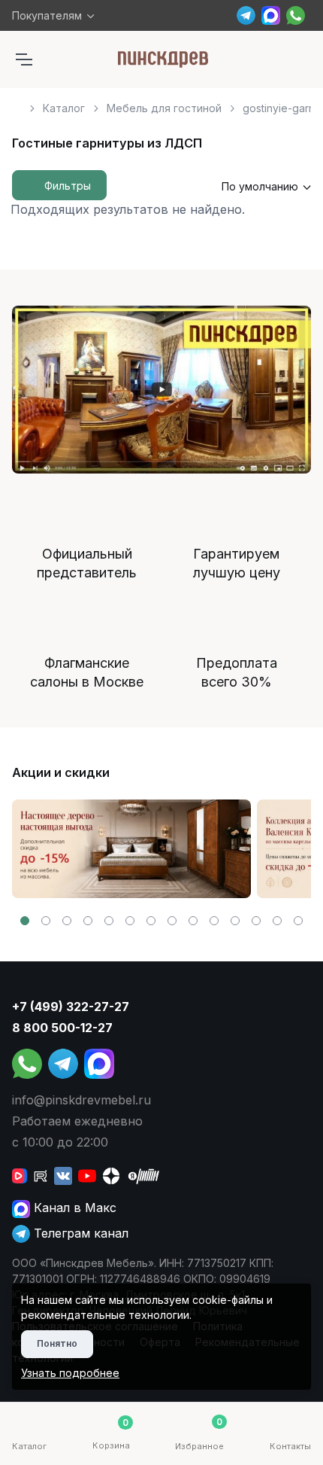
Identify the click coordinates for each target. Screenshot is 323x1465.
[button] (24, 920)
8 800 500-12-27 (62, 1027)
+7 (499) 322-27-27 (70, 1006)
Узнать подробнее (70, 1372)
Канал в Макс (73, 1207)
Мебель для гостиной (164, 108)
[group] (131, 848)
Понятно (57, 1343)
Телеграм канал (79, 1233)
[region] (161, 102)
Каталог (64, 108)
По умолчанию (260, 186)
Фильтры (67, 185)
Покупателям (47, 15)
